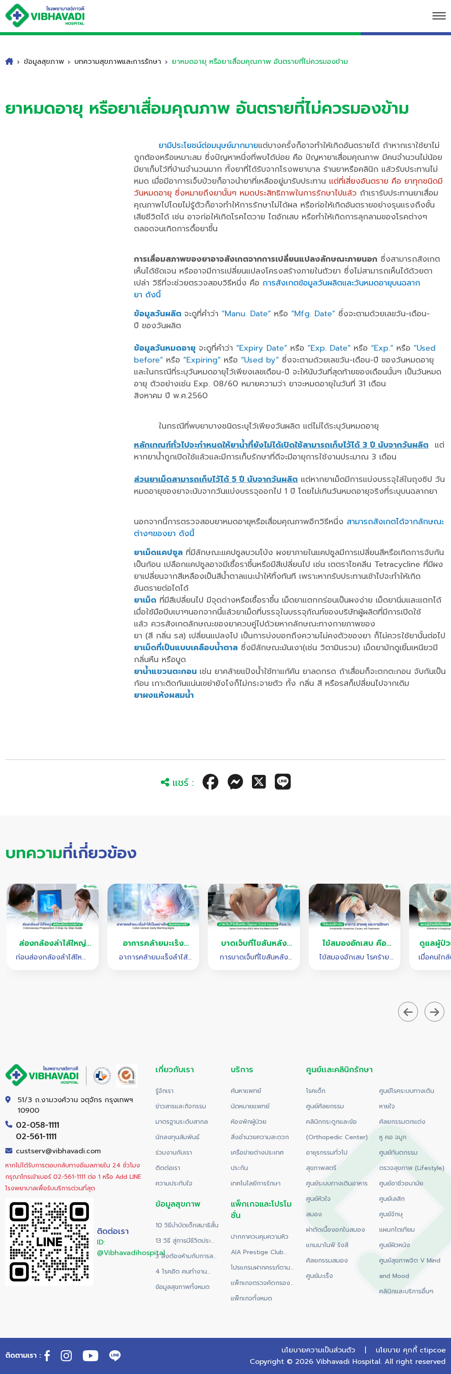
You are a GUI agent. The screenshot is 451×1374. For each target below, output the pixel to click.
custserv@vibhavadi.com (58, 1151)
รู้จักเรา (164, 1091)
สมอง (314, 1214)
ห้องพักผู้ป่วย (248, 1121)
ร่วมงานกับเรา (173, 1152)
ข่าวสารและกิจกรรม (180, 1106)
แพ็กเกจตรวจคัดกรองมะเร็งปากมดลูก (260, 1284)
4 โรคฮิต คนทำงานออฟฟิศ (181, 1273)
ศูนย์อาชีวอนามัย (401, 1183)
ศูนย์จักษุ (391, 1214)
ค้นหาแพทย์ (246, 1091)
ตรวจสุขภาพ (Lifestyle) (411, 1168)
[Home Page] (53, 16)
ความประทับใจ (173, 1183)
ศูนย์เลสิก (392, 1199)
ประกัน (239, 1168)
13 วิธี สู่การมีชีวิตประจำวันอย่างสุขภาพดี (186, 1242)
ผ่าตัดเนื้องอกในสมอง (335, 1229)
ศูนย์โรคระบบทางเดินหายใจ (406, 1098)
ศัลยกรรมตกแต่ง (402, 1121)
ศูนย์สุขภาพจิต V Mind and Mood (409, 1268)
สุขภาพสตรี (321, 1168)
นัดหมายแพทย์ (250, 1106)
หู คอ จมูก (393, 1137)
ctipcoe (433, 1350)
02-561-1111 (36, 1136)
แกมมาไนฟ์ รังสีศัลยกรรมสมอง (327, 1253)
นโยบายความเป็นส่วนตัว (318, 1350)
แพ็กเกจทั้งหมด (251, 1298)
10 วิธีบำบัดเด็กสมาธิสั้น (186, 1225)
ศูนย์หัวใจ (318, 1199)
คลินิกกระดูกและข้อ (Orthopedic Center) (337, 1129)
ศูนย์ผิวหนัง (394, 1245)
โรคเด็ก (315, 1091)
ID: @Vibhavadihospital (131, 1247)
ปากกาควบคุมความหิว (259, 1236)
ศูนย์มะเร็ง (319, 1276)
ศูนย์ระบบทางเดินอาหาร (337, 1183)
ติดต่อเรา (167, 1168)
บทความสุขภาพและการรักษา (117, 61)
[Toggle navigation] (439, 16)
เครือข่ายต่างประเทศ (257, 1152)
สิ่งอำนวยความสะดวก (260, 1137)
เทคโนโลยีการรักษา (256, 1183)
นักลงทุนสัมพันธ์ (177, 1137)
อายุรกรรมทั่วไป (326, 1152)
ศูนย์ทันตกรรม (398, 1152)
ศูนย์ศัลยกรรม (325, 1106)
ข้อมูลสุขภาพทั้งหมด (182, 1287)
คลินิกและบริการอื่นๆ (406, 1291)
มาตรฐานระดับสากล (181, 1121)
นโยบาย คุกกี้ (396, 1350)
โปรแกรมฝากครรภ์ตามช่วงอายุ (260, 1269)
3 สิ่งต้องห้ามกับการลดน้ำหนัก (186, 1258)
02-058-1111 (37, 1125)
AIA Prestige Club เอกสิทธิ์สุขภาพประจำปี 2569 (260, 1254)
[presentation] (408, 1012)
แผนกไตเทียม (397, 1229)
